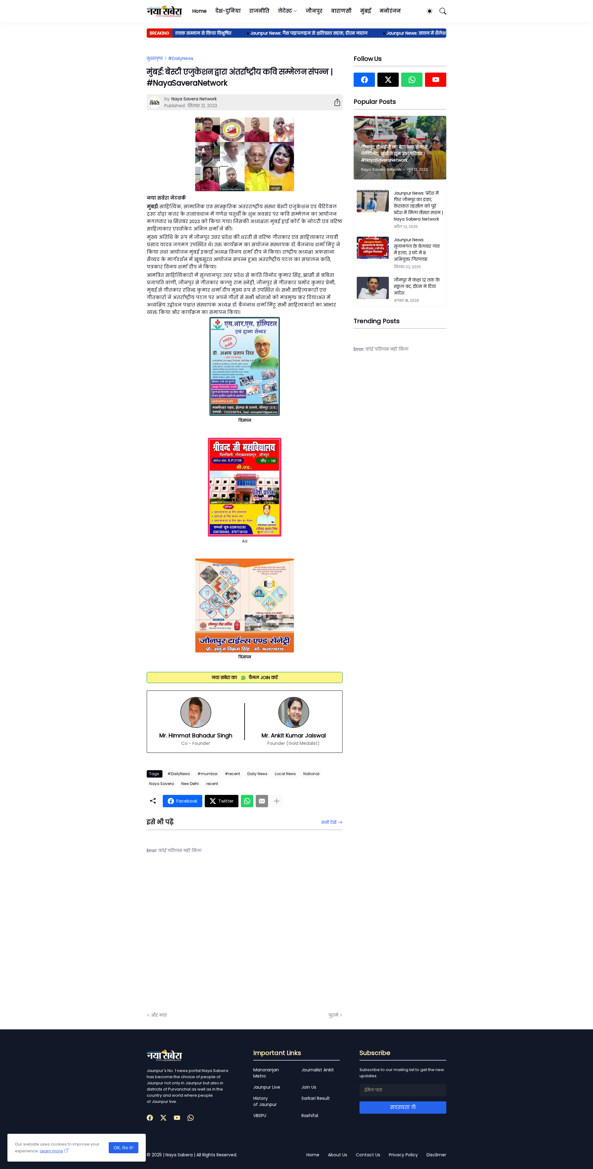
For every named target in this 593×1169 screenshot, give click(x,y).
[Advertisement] (208, 937)
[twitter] (388, 80)
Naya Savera (161, 783)
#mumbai (207, 773)
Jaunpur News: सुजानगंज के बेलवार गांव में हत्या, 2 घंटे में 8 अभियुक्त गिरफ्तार (416, 249)
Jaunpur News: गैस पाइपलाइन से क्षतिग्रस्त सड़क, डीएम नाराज (291, 33)
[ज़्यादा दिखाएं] (277, 801)
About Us (337, 1155)
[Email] (262, 801)
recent (212, 783)
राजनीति (259, 11)
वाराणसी (341, 11)
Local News (285, 773)
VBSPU (259, 1115)
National (311, 773)
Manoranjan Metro (266, 1073)
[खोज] (440, 11)
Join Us (308, 1087)
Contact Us (368, 1155)
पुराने (333, 1015)
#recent (232, 773)
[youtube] (435, 80)
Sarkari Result (315, 1098)
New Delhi (190, 783)
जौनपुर (314, 11)
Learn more (51, 1151)
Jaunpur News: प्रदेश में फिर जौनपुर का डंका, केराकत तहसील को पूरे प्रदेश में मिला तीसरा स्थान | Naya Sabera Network (418, 206)
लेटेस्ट (285, 11)
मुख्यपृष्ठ (155, 58)
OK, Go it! (123, 1148)
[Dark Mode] (426, 11)
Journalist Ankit (317, 1070)
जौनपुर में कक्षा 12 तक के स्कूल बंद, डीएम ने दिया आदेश (417, 286)
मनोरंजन (390, 11)
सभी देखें (328, 822)
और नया (159, 1015)
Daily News (257, 773)
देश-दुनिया (228, 11)
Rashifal (309, 1115)
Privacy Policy (403, 1155)
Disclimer (436, 1155)
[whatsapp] (412, 80)
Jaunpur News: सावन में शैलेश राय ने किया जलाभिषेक (421, 33)
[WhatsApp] (247, 801)
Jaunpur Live (266, 1087)
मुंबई (365, 11)
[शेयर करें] (335, 102)
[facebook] (364, 80)
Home (199, 11)
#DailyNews (180, 58)
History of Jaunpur (265, 1101)
